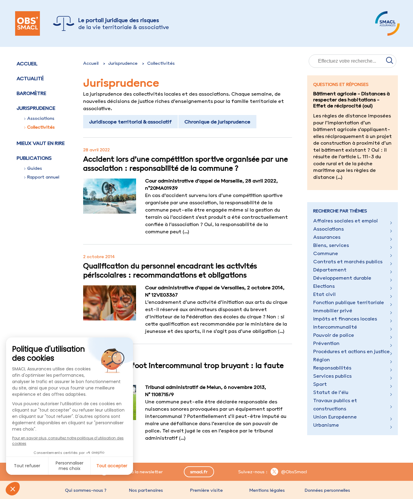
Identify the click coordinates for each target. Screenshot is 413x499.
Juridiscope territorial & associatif (130, 122)
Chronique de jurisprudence (217, 122)
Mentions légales (267, 490)
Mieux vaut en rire (41, 143)
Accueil (27, 64)
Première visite (206, 490)
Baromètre (31, 93)
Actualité (30, 78)
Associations (40, 118)
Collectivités (41, 127)
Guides (34, 168)
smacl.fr (198, 471)
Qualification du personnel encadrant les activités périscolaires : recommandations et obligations (170, 270)
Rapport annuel (43, 177)
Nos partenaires (146, 490)
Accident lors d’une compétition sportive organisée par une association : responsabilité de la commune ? (185, 163)
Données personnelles (327, 490)
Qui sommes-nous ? (85, 490)
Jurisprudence (123, 63)
